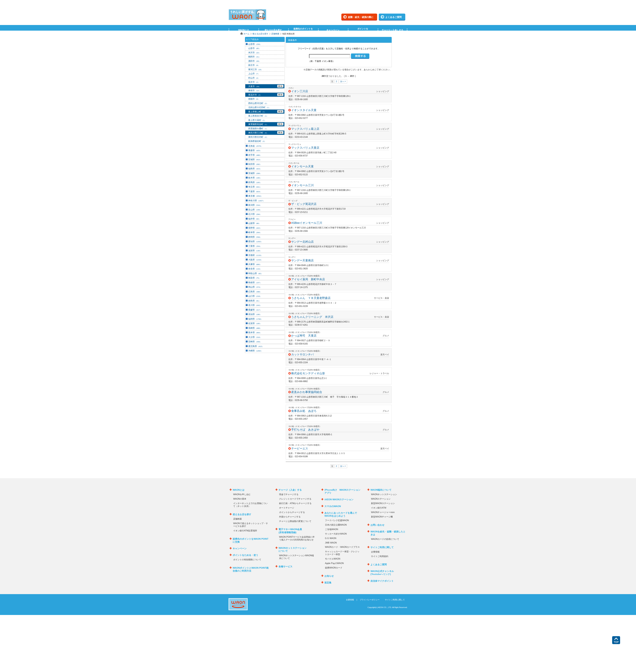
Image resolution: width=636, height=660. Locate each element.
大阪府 (255, 259)
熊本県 (254, 332)
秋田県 (254, 164)
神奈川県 (256, 200)
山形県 (254, 44)
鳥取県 (254, 278)
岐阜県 (254, 232)
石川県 (254, 214)
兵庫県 (254, 264)
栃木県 (254, 177)
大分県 (254, 337)
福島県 (254, 168)
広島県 (254, 291)
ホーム (246, 34)
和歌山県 (255, 273)
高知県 (254, 314)
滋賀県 (254, 250)
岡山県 (254, 287)
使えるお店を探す (260, 34)
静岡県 (254, 237)
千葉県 (254, 191)
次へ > (343, 81)
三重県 (254, 246)
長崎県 (254, 328)
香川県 (254, 305)
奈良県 (254, 269)
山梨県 (254, 223)
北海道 (255, 146)
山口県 (254, 296)
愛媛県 (254, 310)
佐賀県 (254, 323)
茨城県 (254, 173)
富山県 (254, 209)
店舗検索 (275, 34)
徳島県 (254, 300)
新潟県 (254, 205)
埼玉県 (254, 187)
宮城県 (254, 159)
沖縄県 (255, 350)
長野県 (254, 228)
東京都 (255, 196)
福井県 (254, 219)
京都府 (255, 255)
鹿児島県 (256, 346)
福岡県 (255, 319)
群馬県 (254, 182)
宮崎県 (254, 341)
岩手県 (254, 155)
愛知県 (255, 241)
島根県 (254, 282)
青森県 (254, 150)
